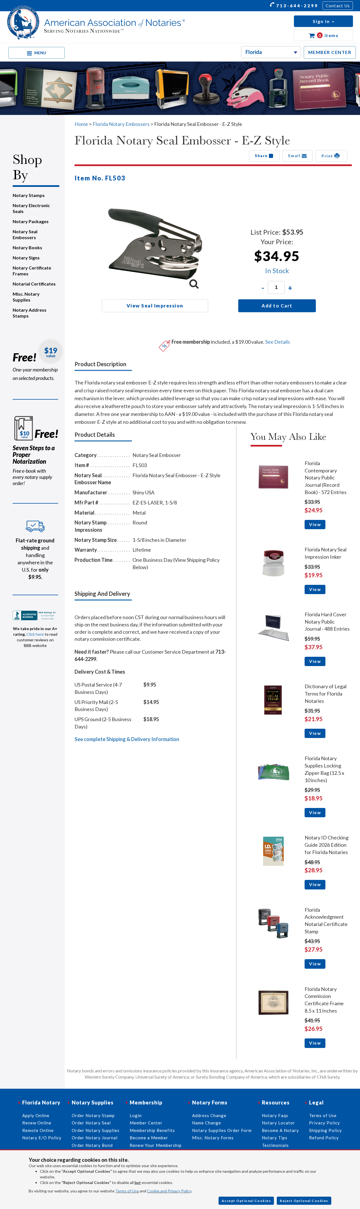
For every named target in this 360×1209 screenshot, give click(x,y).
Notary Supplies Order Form (222, 1130)
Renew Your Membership (156, 1145)
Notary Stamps (29, 195)
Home (81, 124)
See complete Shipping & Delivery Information (127, 739)
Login (136, 1115)
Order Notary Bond (92, 1145)
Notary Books (27, 247)
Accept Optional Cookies (246, 1201)
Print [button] (327, 156)
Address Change (209, 1115)
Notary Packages (31, 221)
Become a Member (149, 1137)
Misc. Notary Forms (213, 1137)
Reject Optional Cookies (304, 1201)
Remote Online (38, 1130)
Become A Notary (280, 1130)
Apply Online (36, 1115)
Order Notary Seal (91, 1122)
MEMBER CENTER (330, 52)
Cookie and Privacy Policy (169, 1190)
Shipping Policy (325, 1130)
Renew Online (36, 1122)
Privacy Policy (324, 1122)
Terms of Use (127, 1190)
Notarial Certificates (34, 283)
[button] (323, 21)
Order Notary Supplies (96, 1130)
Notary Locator (278, 1122)
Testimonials (275, 1145)
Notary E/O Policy (42, 1137)
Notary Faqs (275, 1115)
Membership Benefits (152, 1130)
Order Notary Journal (95, 1137)
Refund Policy (324, 1137)
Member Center (146, 1122)
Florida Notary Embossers (121, 124)
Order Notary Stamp (93, 1115)
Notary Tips (274, 1137)
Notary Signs (26, 257)
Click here (35, 634)
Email (295, 155)
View (315, 524)
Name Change (206, 1122)
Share (262, 155)
